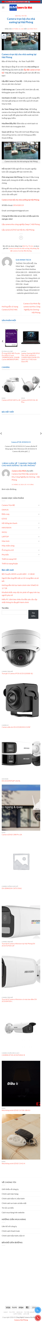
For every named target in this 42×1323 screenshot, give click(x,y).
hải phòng (33, 248)
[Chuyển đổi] (38, 505)
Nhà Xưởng (28, 251)
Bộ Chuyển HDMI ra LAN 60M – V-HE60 (18, 574)
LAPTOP (5, 536)
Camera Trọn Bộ (8, 505)
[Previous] (2, 345)
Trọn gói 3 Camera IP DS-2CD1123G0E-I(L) (17, 673)
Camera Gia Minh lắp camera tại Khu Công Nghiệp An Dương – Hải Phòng (26, 477)
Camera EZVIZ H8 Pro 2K (11, 400)
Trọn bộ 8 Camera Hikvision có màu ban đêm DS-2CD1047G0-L (19, 1000)
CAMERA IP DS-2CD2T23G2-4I (13, 1055)
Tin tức (24, 16)
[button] (3, 7)
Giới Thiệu (18, 1314)
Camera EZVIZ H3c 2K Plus (29, 401)
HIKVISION (6, 527)
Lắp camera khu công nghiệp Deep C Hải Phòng (21, 224)
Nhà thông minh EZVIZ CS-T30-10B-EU (16, 1110)
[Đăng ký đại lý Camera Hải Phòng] (21, 1)
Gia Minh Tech (32, 29)
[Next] (39, 345)
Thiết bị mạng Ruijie (10, 563)
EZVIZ (4, 518)
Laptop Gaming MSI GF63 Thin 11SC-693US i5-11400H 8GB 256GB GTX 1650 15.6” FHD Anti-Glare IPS (30, 357)
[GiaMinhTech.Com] (21, 7)
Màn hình (5, 541)
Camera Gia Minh (19, 471)
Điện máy (5, 514)
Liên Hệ (26, 1314)
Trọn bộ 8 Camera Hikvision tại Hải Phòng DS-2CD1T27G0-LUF (18, 945)
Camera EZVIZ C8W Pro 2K (12, 835)
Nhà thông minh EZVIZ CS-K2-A (13, 1163)
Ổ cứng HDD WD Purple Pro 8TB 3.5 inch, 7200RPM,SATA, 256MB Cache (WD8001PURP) (11, 356)
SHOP (6, 1312)
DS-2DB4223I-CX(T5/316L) (12, 888)
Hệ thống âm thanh (9, 523)
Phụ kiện (5, 554)
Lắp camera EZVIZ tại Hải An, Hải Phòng (18, 230)
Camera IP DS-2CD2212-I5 (21, 442)
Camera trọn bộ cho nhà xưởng (18, 248)
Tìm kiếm (5, 608)
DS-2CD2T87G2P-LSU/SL (11, 781)
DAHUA (5, 510)
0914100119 (18, 205)
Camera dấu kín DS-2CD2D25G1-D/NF (16, 727)
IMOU (4, 532)
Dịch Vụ (18, 16)
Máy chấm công (8, 545)
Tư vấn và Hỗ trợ (31, 1312)
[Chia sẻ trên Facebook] (21, 238)
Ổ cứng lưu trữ (8, 550)
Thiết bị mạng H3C (9, 559)
